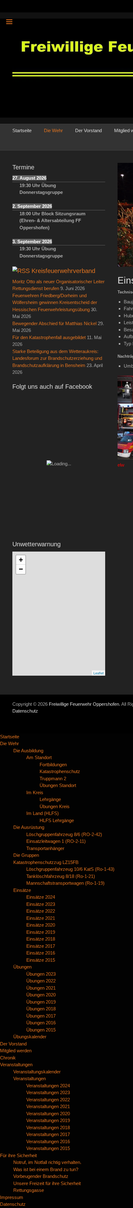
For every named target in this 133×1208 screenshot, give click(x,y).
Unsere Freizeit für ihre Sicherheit (47, 1183)
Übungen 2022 (41, 980)
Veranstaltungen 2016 (48, 1141)
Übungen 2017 (41, 1015)
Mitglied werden (16, 1050)
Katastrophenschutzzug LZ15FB (46, 862)
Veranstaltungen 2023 (48, 1092)
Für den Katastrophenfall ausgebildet (49, 337)
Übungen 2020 (41, 994)
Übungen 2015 (41, 1029)
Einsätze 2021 (40, 918)
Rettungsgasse (28, 1190)
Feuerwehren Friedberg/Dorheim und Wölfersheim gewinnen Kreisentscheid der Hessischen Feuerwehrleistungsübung (54, 302)
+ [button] (21, 560)
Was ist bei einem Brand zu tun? (45, 1169)
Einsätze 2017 (40, 946)
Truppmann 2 (53, 778)
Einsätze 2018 (40, 939)
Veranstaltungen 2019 (48, 1120)
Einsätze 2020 (40, 925)
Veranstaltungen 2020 (48, 1113)
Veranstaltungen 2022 (48, 1099)
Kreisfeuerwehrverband (63, 270)
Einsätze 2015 (40, 960)
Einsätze (22, 890)
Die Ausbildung (28, 750)
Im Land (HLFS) (42, 813)
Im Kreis (34, 792)
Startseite (22, 130)
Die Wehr (53, 130)
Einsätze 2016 (40, 952)
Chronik (8, 1057)
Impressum (11, 1197)
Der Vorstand (88, 130)
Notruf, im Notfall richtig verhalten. (47, 1162)
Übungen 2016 (41, 1022)
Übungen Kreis (55, 806)
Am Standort (39, 757)
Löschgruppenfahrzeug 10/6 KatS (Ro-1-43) (70, 869)
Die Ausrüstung (28, 827)
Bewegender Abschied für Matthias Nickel (54, 323)
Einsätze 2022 (40, 911)
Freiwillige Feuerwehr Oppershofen (84, 704)
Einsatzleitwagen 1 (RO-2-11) (56, 841)
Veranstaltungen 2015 (48, 1148)
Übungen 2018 (41, 1008)
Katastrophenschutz (60, 771)
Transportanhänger (45, 848)
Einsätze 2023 (40, 904)
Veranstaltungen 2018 (48, 1127)
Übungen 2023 (41, 974)
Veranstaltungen (16, 1064)
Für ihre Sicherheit (18, 1155)
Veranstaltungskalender (37, 1071)
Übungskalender (29, 1036)
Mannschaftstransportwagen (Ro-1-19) (65, 883)
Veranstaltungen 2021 (48, 1106)
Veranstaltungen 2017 (48, 1134)
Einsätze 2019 (40, 932)
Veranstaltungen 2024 (48, 1085)
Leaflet (98, 672)
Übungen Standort (58, 785)
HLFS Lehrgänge (57, 820)
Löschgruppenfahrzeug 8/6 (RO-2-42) (64, 834)
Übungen (22, 966)
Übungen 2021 (41, 988)
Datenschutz (25, 711)
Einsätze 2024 (40, 897)
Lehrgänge (50, 799)
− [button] (21, 569)
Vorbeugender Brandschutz (40, 1176)
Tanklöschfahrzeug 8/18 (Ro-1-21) (60, 876)
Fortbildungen (53, 764)
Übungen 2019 (41, 1001)
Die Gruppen (26, 855)
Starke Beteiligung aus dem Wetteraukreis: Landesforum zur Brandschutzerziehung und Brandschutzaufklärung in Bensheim (57, 358)
